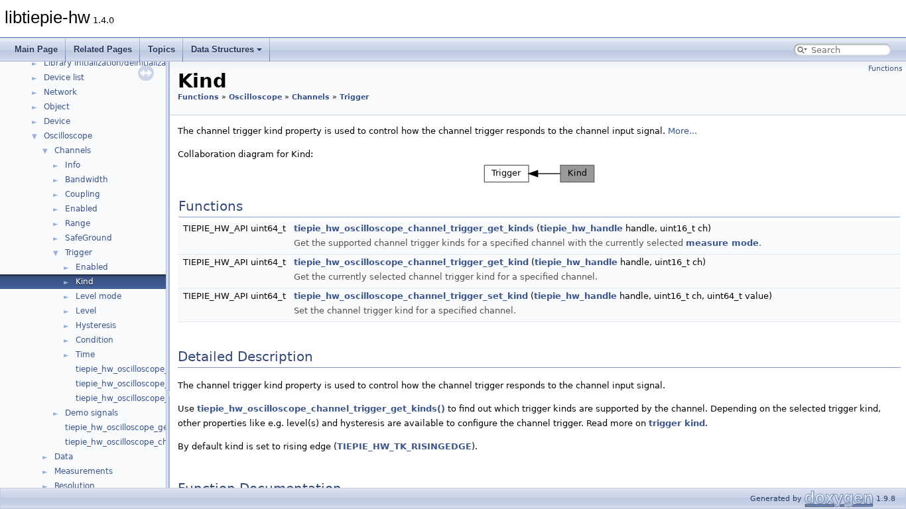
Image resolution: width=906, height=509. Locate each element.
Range (77, 223)
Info (72, 165)
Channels (72, 150)
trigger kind (677, 423)
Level (86, 310)
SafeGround (88, 238)
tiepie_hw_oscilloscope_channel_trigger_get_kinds (414, 228)
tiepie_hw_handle (581, 228)
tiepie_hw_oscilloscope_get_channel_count (149, 427)
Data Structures (222, 49)
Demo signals (91, 413)
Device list (64, 77)
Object (57, 106)
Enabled (81, 208)
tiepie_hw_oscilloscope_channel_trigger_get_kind (411, 262)
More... (682, 131)
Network (60, 92)
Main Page (36, 49)
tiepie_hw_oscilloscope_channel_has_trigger (162, 369)
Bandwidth (86, 179)
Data (63, 456)
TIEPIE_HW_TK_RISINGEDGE (404, 446)
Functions (885, 68)
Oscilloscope (68, 136)
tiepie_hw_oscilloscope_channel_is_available (151, 442)
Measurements (83, 471)
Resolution (74, 485)
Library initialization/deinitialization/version (128, 63)
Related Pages (103, 49)
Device (57, 121)
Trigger (78, 252)
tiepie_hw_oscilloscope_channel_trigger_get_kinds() (321, 409)
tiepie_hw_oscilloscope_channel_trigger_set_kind (411, 296)
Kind (85, 281)
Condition (94, 340)
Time (85, 354)
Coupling (82, 194)
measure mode (722, 243)
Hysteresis (96, 325)
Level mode (98, 296)
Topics (161, 49)
